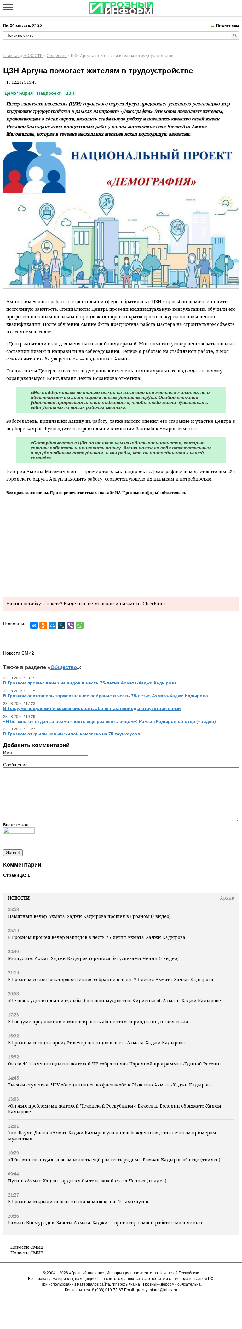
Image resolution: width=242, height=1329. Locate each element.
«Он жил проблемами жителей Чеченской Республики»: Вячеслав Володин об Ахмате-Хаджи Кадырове (114, 1108)
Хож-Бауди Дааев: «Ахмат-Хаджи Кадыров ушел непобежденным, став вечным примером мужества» (112, 1135)
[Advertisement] (121, 545)
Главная (11, 55)
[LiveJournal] (61, 625)
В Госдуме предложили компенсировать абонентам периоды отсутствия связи (98, 1022)
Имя (7, 752)
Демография (19, 93)
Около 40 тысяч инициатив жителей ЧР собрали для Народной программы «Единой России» (115, 1064)
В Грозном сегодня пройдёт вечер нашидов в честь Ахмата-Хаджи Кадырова (96, 1043)
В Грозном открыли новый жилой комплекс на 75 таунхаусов (78, 1201)
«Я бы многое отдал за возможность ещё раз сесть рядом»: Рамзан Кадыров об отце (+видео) (114, 1160)
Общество (57, 55)
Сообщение (15, 764)
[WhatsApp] (80, 625)
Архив (227, 898)
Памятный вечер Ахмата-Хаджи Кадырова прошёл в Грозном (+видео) (89, 916)
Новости (19, 898)
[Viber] (70, 625)
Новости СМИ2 (26, 1247)
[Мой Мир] (52, 625)
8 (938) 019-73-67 (107, 1290)
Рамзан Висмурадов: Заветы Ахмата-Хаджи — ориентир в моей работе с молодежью (105, 1223)
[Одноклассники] (43, 625)
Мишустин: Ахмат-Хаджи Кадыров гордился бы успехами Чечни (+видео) (93, 958)
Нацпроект (49, 93)
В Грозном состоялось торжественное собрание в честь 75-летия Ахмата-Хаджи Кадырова (110, 979)
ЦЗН (69, 93)
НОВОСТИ (33, 55)
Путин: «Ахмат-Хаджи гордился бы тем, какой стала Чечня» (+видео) (87, 1181)
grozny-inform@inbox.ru (156, 1290)
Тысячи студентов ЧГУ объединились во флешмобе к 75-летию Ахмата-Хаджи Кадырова (110, 1085)
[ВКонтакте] (34, 625)
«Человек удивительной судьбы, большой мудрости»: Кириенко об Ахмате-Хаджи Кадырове (114, 1000)
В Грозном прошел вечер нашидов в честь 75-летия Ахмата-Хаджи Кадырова (96, 937)
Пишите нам (227, 25)
